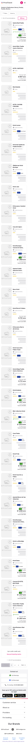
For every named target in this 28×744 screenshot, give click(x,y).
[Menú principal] (23, 2)
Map (23, 18)
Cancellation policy (22, 738)
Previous (6, 665)
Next (22, 665)
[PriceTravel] (8, 3)
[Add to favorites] (9, 23)
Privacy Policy (14, 738)
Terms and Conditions (5, 738)
